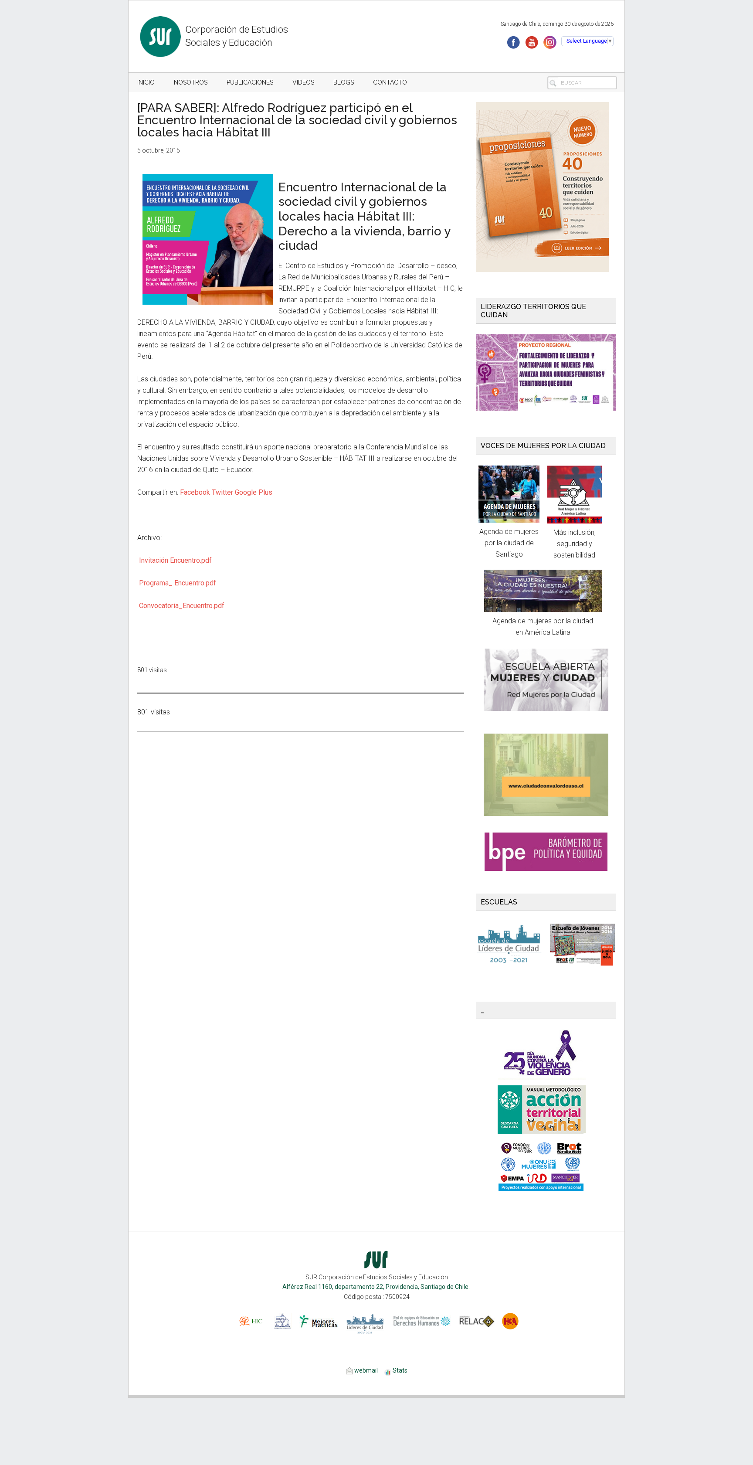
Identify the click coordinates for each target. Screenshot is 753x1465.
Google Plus (253, 492)
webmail (365, 1370)
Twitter (222, 492)
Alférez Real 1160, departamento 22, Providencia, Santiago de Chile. (376, 1286)
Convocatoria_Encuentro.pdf (181, 606)
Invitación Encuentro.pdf (175, 560)
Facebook (195, 492)
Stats (400, 1370)
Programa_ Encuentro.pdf (177, 583)
